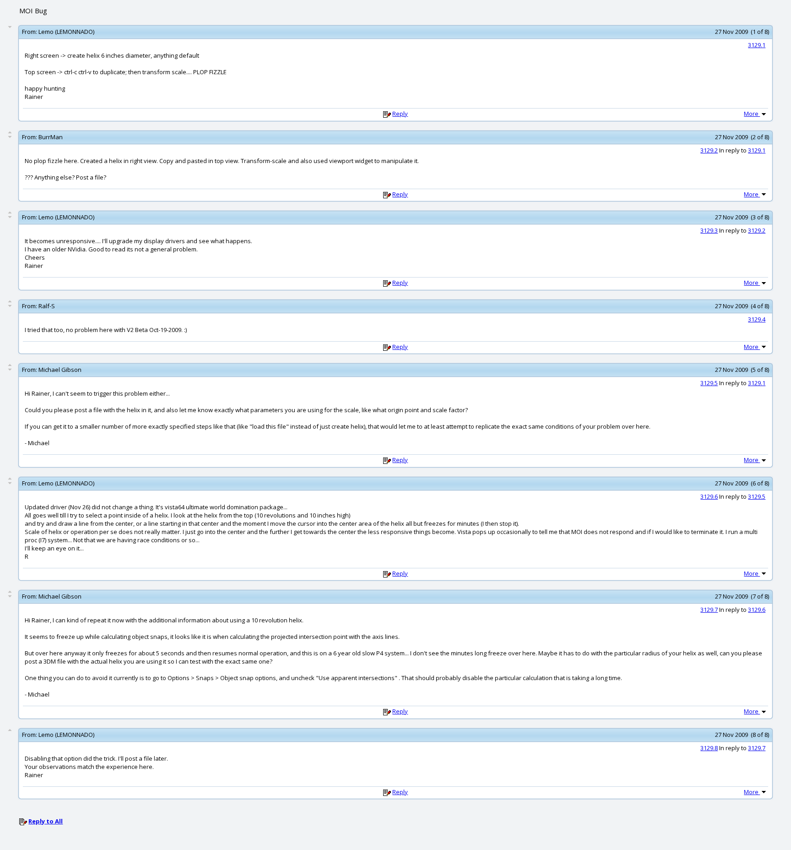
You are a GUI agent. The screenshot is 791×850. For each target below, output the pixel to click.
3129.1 (756, 45)
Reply (400, 113)
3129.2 (709, 150)
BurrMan (50, 137)
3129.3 (709, 230)
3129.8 (709, 748)
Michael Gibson (59, 369)
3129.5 (709, 383)
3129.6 (709, 496)
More (752, 113)
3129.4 (756, 319)
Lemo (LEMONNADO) (66, 31)
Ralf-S (46, 306)
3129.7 (709, 609)
